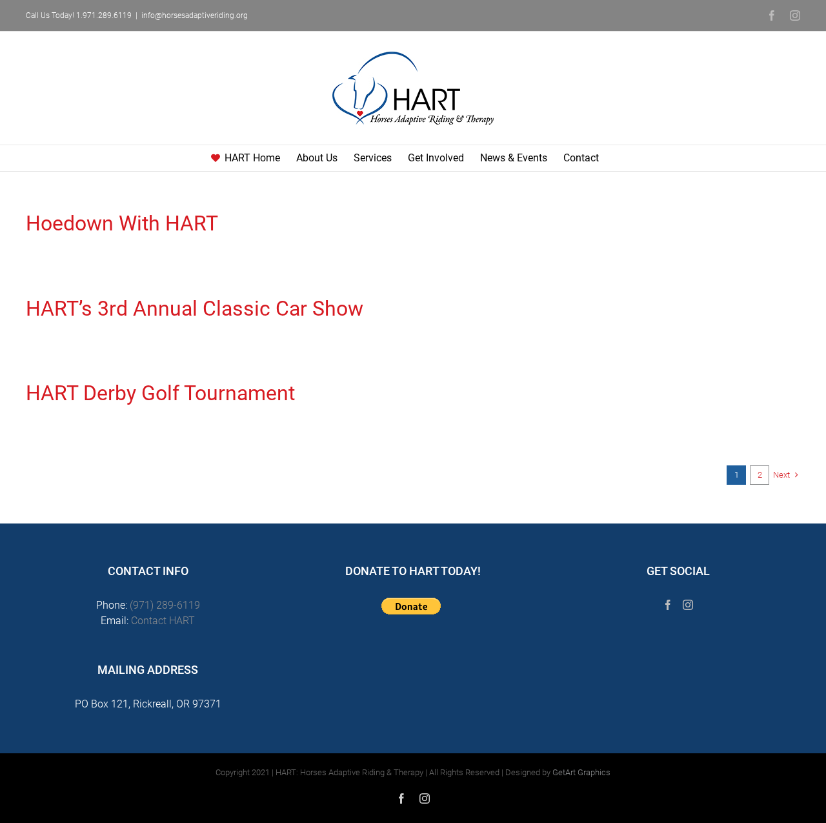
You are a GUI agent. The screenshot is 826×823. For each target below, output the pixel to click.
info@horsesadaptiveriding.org (194, 15)
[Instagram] (688, 605)
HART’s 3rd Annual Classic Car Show (194, 308)
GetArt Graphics (581, 772)
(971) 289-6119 (165, 605)
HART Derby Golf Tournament (160, 393)
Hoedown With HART (122, 223)
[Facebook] (668, 605)
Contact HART (163, 621)
